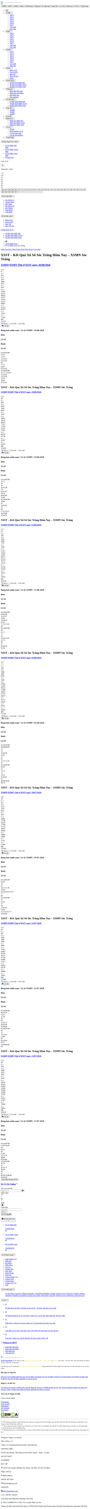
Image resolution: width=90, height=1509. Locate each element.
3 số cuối (21, 324)
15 (61, 190)
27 (6, 190)
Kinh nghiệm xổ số (16, 131)
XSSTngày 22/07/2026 (31, 923)
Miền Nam (4, 249)
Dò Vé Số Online (8, 1184)
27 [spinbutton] (2, 1195)
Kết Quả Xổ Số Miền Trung (29, 1377)
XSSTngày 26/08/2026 (37, 264)
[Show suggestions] (2, 1212)
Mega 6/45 (13, 70)
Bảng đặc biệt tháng (16, 93)
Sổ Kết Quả (29, 6)
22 (84, 190)
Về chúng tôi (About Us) (9, 1388)
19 (74, 190)
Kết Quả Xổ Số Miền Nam (48, 1377)
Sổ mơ (12, 129)
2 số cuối (13, 324)
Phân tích (69, 6)
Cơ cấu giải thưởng (16, 135)
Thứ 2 (12, 15)
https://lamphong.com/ (10, 1491)
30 (15, 190)
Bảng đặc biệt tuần (16, 91)
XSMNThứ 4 (16, 264)
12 (51, 190)
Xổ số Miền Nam (11, 244)
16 (64, 190)
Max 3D (12, 74)
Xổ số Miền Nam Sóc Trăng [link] (15, 246)
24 (6, 192)
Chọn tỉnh (4, 1207)
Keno (12, 78)
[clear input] (22, 1190)
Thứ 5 (12, 21)
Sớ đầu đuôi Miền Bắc (17, 102)
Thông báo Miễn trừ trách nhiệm (23, 1389)
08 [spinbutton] (2, 1199)
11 (48, 190)
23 (2, 192)
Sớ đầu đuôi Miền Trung (18, 104)
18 (71, 190)
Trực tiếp (13, 29)
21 (81, 190)
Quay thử (55, 6)
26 (2, 190)
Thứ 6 (12, 23)
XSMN (16, 6)
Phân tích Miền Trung (17, 123)
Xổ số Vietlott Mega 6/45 (66, 1377)
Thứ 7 (12, 25)
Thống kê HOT (10, 1342)
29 (12, 190)
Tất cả (5, 324)
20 (78, 190)
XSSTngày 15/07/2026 (31, 1056)
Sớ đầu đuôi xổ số (7, 230)
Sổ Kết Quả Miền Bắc (17, 83)
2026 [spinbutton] (2, 1203)
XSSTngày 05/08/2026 (31, 658)
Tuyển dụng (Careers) (42, 1389)
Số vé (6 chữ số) (6, 1188)
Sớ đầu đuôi (46, 6)
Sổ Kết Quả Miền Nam (18, 87)
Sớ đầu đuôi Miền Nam (18, 106)
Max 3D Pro (14, 76)
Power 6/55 (14, 72)
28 (9, 190)
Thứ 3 (12, 17)
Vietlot (21, 6)
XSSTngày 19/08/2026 (31, 392)
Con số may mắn (15, 133)
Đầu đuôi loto (14, 95)
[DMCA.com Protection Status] (9, 1417)
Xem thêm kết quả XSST (10, 1179)
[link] (6, 241)
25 (9, 192)
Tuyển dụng (84, 6)
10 (45, 190)
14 (58, 190)
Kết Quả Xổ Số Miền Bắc (10, 1377)
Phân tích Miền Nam (17, 125)
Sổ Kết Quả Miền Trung (18, 85)
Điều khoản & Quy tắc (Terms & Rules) (59, 1388)
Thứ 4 (12, 19)
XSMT (10, 6)
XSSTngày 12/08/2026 (31, 525)
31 (19, 190)
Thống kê (37, 6)
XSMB (4, 6)
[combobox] (11, 1209)
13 (55, 190)
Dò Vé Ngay (5, 1214)
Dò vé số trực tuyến (30, 1379)
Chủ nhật (13, 27)
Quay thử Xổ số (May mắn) (13, 1379)
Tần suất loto (14, 97)
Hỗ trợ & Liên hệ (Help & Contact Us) (31, 1388)
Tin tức (76, 6)
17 (68, 190)
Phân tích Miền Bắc (16, 121)
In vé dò (62, 6)
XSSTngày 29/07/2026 (31, 792)
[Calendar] (2, 1205)
